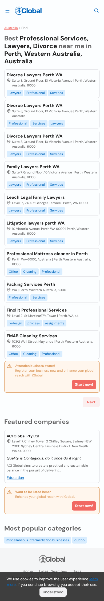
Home (28, 571)
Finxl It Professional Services (37, 310)
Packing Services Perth (31, 284)
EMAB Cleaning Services (32, 336)
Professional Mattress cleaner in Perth (47, 253)
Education (15, 477)
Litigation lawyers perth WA (36, 223)
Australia (11, 28)
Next (91, 402)
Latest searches (53, 571)
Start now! (84, 505)
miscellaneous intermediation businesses (37, 540)
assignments (54, 323)
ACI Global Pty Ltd (23, 436)
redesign (15, 323)
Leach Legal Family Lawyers (36, 197)
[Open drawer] (7, 10)
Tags (77, 571)
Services (56, 93)
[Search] (96, 10)
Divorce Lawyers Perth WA (34, 75)
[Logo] (28, 10)
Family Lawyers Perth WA (33, 166)
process (33, 323)
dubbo (79, 540)
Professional (35, 93)
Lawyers (15, 93)
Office (13, 272)
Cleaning (30, 272)
